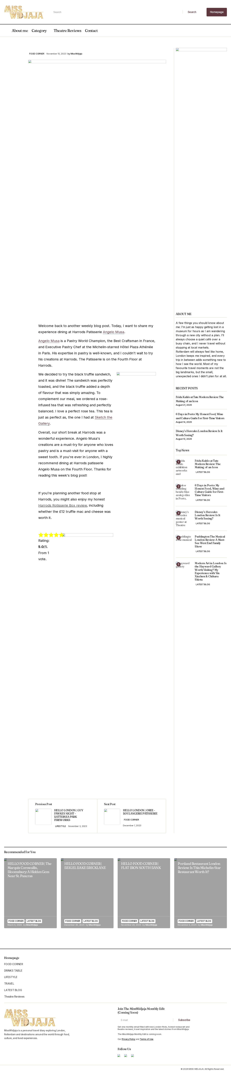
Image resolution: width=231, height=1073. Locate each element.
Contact (91, 30)
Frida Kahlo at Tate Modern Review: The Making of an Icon (207, 464)
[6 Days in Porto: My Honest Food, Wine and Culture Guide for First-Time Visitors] (184, 492)
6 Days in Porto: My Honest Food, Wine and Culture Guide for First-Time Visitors (209, 490)
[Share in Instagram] (20, 58)
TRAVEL (9, 983)
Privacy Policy (128, 1039)
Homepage (11, 958)
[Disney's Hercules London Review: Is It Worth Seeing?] (184, 518)
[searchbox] (116, 12)
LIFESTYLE (60, 826)
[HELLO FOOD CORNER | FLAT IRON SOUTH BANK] (144, 893)
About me (20, 30)
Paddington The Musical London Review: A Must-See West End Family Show (210, 541)
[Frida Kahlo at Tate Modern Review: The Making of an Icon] (184, 467)
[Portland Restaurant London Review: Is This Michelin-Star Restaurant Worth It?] (200, 893)
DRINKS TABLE (13, 970)
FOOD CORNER (36, 53)
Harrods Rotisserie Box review (62, 505)
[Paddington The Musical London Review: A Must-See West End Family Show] (184, 543)
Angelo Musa (113, 332)
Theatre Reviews (67, 30)
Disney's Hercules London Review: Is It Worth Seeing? (207, 515)
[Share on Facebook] (20, 51)
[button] (6, 30)
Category (39, 30)
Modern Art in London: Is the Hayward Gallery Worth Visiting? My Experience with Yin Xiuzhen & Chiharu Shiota (210, 571)
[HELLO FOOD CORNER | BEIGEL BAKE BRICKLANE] (87, 893)
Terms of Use (146, 1039)
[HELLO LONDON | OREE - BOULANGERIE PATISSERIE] (131, 816)
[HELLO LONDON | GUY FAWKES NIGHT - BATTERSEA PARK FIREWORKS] (62, 816)
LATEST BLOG (203, 472)
